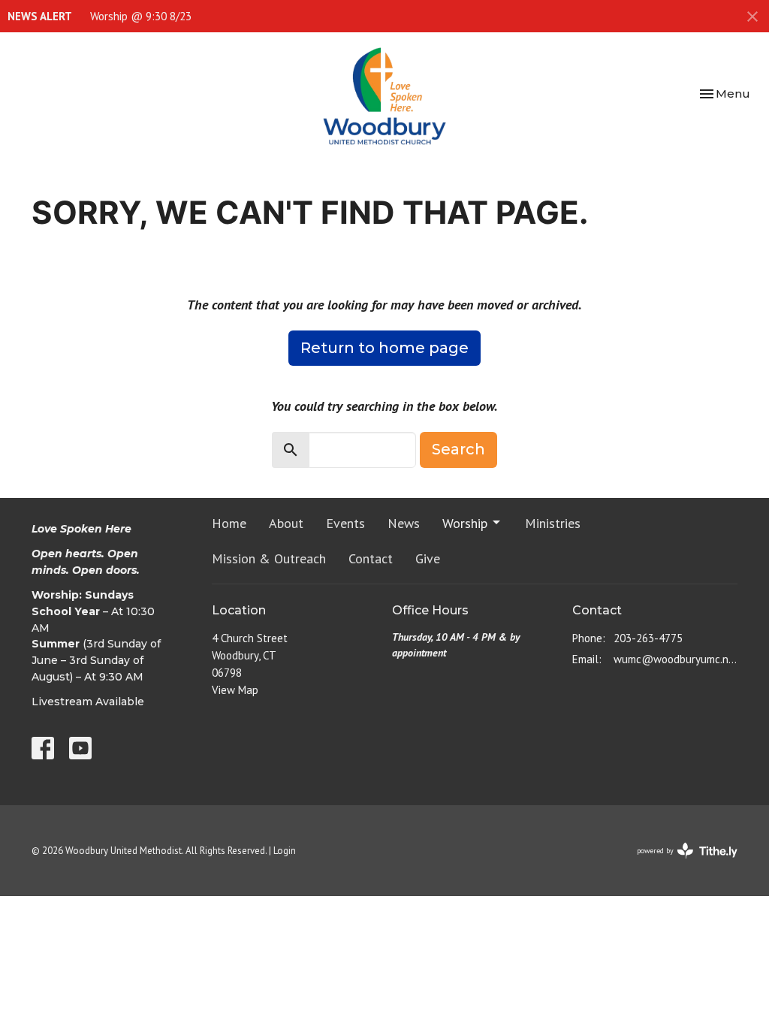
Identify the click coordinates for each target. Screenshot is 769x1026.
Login (284, 850)
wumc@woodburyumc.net (675, 659)
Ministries (553, 523)
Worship (464, 523)
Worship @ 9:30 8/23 (140, 16)
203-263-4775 (648, 638)
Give (427, 558)
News (404, 523)
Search (458, 449)
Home (229, 523)
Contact (370, 558)
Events (345, 523)
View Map (235, 690)
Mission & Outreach (269, 558)
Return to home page (384, 348)
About (286, 523)
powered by (678, 863)
